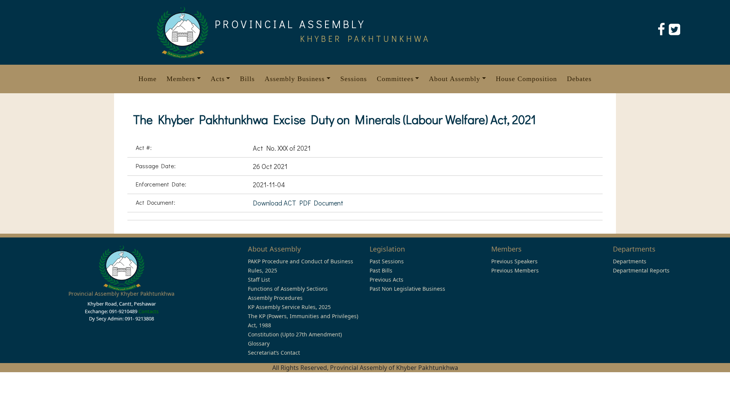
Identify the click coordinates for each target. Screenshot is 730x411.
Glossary (259, 343)
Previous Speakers (514, 261)
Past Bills (381, 270)
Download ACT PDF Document (298, 202)
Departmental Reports (641, 270)
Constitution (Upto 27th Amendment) (295, 334)
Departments (629, 261)
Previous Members (515, 270)
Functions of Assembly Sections (288, 288)
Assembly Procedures (275, 297)
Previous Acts (386, 279)
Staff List (259, 279)
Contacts (148, 311)
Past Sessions (387, 261)
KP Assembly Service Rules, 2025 (289, 307)
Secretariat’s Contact (274, 352)
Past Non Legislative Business (407, 288)
